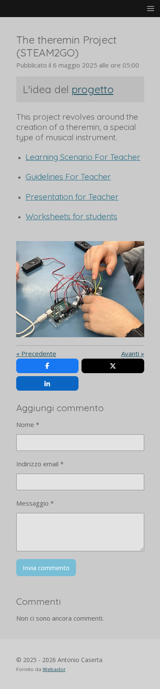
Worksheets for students (71, 216)
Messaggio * (35, 503)
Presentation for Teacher (72, 196)
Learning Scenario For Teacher (83, 157)
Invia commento (46, 567)
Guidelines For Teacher (68, 176)
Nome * (27, 424)
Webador (54, 669)
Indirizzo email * (40, 463)
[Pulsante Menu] (150, 8)
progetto (92, 89)
